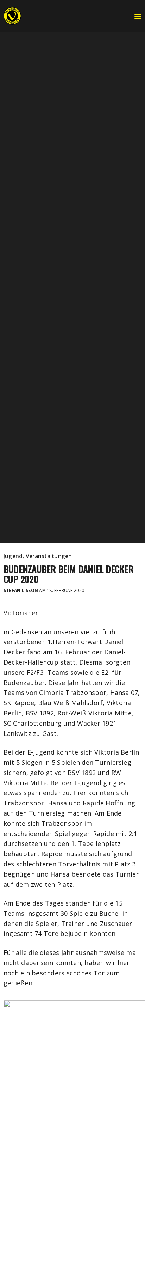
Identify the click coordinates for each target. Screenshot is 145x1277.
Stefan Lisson (21, 590)
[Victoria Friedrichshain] (12, 16)
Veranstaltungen (49, 556)
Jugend (13, 556)
